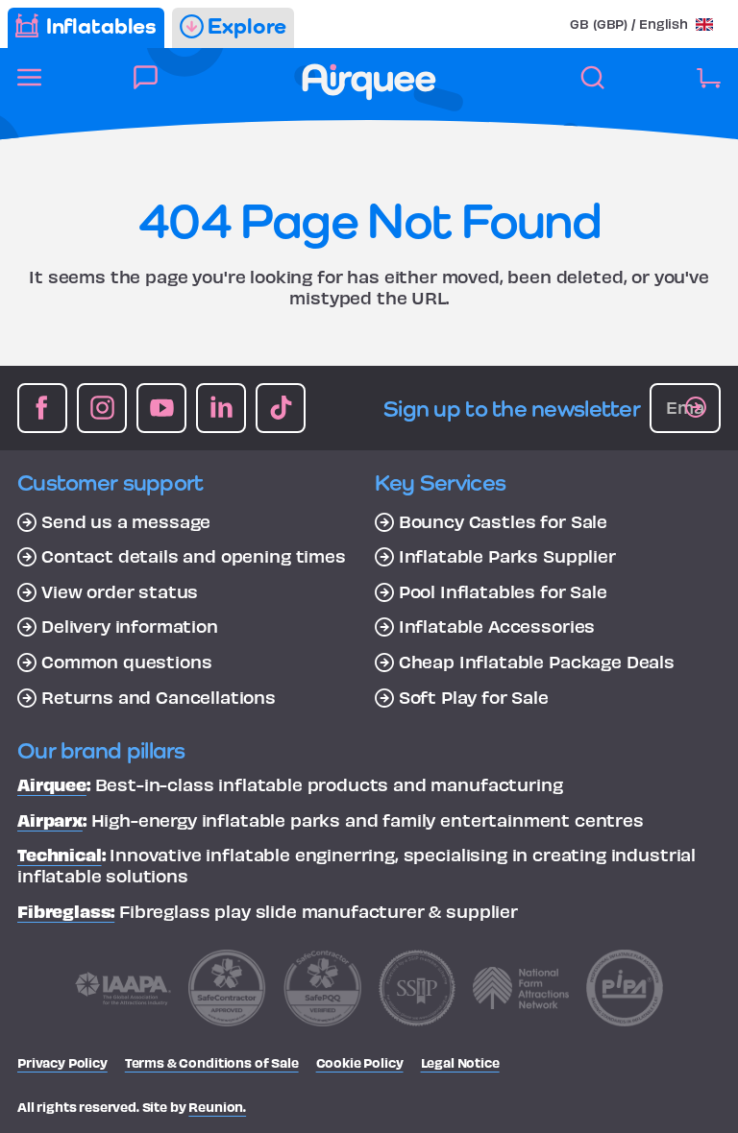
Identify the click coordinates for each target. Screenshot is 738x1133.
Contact (146, 87)
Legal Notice (460, 1062)
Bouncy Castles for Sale (503, 521)
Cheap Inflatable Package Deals (537, 661)
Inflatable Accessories (497, 626)
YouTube (161, 408)
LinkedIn (221, 408)
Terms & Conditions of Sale (212, 1062)
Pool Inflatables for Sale (503, 591)
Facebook (42, 408)
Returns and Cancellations (158, 697)
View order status (119, 591)
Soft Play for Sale (474, 697)
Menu (29, 87)
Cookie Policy (360, 1062)
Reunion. (217, 1106)
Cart (709, 87)
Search (592, 87)
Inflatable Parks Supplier (507, 555)
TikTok (281, 408)
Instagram (102, 408)
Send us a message (125, 521)
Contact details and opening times (193, 555)
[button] (641, 23)
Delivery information (129, 626)
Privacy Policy (62, 1062)
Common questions (126, 661)
